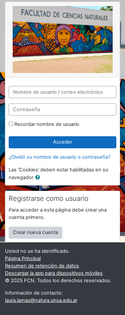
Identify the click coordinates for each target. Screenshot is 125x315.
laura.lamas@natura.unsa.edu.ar (41, 300)
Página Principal (23, 258)
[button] (39, 178)
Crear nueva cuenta (35, 232)
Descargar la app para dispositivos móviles (54, 273)
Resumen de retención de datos (42, 266)
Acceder (62, 142)
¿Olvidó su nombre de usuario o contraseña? (59, 157)
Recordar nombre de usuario (46, 124)
